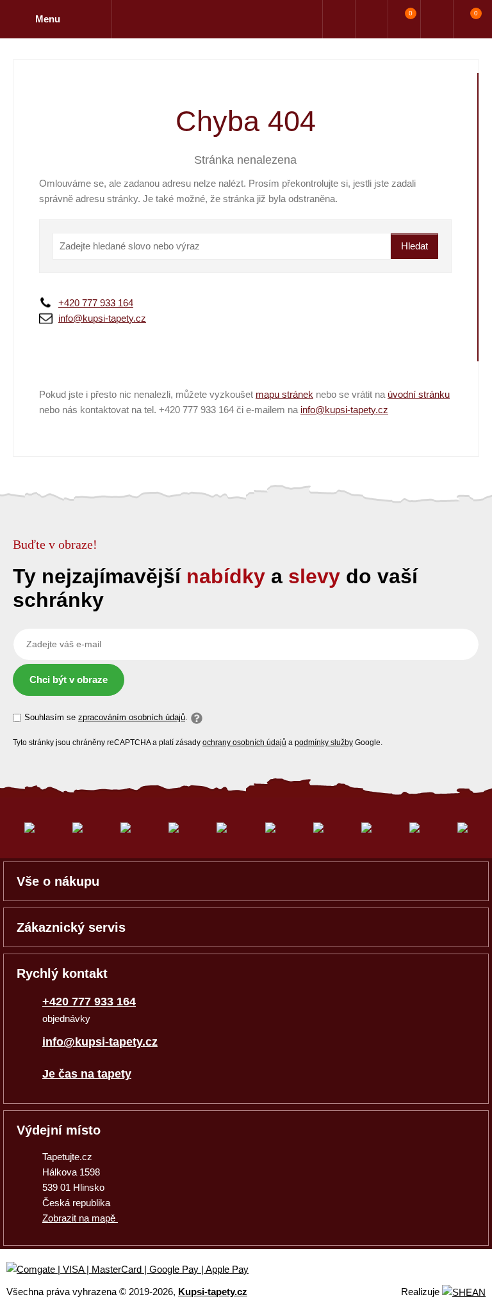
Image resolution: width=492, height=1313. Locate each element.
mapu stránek (284, 394)
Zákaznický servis (71, 927)
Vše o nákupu (58, 881)
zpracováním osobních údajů (131, 717)
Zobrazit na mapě (80, 1218)
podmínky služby (324, 742)
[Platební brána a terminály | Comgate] (138, 1270)
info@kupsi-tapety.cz (102, 318)
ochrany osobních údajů (244, 742)
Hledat (414, 245)
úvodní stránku (419, 394)
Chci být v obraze (68, 679)
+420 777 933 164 (95, 302)
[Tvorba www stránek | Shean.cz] (464, 1292)
